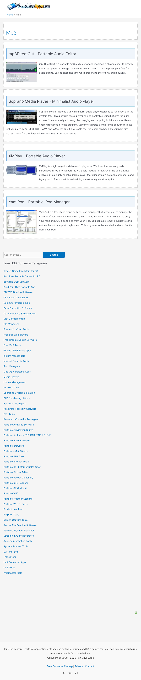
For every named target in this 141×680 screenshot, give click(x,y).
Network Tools (11, 387)
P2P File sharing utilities (16, 398)
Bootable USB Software (16, 281)
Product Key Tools (13, 509)
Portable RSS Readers (15, 483)
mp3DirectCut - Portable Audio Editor (42, 53)
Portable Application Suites (18, 430)
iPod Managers (11, 366)
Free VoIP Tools (12, 345)
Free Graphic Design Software (20, 339)
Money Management (14, 382)
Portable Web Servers (15, 504)
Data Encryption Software (17, 308)
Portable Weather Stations (17, 498)
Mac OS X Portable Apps (17, 371)
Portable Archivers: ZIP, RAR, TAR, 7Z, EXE (27, 435)
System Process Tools (15, 546)
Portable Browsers (13, 445)
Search (54, 254)
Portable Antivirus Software (18, 424)
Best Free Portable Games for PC (21, 276)
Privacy (79, 666)
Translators (9, 556)
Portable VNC (10, 493)
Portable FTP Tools (13, 456)
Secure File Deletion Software (19, 525)
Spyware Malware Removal (18, 530)
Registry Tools (11, 514)
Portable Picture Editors (16, 472)
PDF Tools (9, 414)
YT (76, 673)
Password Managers (14, 403)
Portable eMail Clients (15, 451)
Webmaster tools (12, 572)
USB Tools (9, 567)
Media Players (11, 377)
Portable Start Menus (15, 488)
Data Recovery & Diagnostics (19, 313)
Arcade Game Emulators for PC (20, 271)
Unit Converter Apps (14, 562)
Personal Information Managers (20, 419)
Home (10, 14)
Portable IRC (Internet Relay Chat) (22, 467)
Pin (70, 673)
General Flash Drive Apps (17, 350)
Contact (89, 666)
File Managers (11, 324)
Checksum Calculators (15, 297)
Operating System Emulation (19, 392)
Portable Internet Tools (16, 461)
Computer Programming (16, 302)
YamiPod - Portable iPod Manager (39, 201)
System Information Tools (17, 541)
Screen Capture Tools (15, 520)
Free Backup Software (15, 334)
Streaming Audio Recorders (18, 535)
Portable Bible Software (16, 440)
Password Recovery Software (19, 408)
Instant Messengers (14, 355)
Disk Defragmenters (14, 318)
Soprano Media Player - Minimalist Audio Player (51, 101)
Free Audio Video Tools (16, 329)
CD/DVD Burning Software (17, 292)
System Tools (10, 551)
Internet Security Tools (16, 361)
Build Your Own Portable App (19, 287)
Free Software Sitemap (60, 666)
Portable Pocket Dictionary (18, 477)
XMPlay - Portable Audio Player (37, 156)
